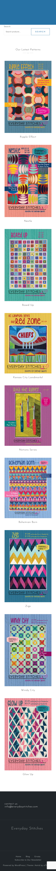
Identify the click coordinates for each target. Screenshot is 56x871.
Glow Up (28, 774)
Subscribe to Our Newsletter (28, 860)
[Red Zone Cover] (28, 343)
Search (7, 26)
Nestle (28, 221)
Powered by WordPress (14, 865)
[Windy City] (28, 650)
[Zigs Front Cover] (28, 566)
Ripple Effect (28, 137)
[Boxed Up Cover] (28, 265)
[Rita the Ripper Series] (28, 415)
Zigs (28, 606)
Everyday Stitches (27, 829)
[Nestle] (28, 181)
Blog (28, 856)
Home (18, 856)
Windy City (28, 690)
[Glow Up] (28, 734)
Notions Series (28, 450)
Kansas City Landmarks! (28, 377)
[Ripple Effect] (28, 97)
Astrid (37, 865)
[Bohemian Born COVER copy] (28, 488)
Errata (37, 856)
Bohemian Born (28, 522)
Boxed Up (28, 305)
